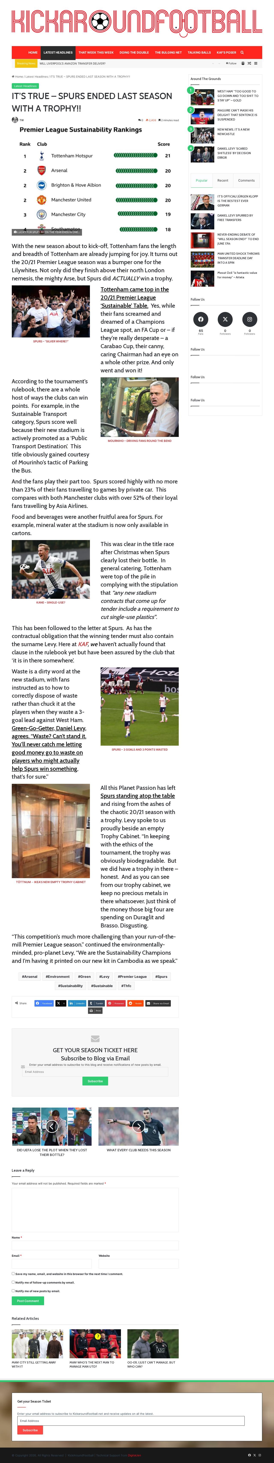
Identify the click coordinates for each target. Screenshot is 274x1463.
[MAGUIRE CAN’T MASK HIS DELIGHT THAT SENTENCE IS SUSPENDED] (202, 116)
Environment (59, 976)
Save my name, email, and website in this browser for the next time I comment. (69, 1274)
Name (17, 1237)
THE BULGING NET (168, 52)
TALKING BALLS (199, 52)
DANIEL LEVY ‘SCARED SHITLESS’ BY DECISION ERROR (234, 153)
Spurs (162, 976)
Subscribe (95, 1081)
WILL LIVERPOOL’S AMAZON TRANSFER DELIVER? (73, 63)
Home (18, 76)
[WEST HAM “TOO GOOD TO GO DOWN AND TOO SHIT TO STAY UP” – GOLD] (202, 97)
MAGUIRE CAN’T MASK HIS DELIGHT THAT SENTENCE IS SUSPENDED (237, 114)
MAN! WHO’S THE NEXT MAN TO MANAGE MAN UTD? (92, 1364)
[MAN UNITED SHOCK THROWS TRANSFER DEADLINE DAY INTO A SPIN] (202, 259)
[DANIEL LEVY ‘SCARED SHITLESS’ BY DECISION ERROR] (202, 154)
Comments (246, 180)
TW (21, 120)
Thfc (127, 986)
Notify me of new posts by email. (37, 1291)
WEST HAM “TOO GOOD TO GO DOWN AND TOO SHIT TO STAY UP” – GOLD (237, 95)
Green (85, 976)
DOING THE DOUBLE (134, 52)
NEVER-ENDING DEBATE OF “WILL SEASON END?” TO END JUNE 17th (238, 239)
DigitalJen (134, 1455)
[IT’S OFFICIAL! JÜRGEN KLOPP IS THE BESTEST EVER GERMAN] (202, 202)
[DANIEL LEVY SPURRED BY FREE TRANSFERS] (202, 221)
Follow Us (198, 400)
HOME (33, 52)
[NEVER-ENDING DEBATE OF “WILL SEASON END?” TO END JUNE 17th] (202, 240)
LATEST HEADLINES (58, 52)
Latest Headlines (36, 76)
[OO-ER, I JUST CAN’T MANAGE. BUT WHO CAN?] (153, 1343)
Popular (202, 180)
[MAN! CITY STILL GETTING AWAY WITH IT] (37, 1343)
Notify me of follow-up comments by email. (45, 1282)
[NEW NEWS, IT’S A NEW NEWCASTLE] (202, 135)
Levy (105, 976)
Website (104, 1255)
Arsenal (30, 976)
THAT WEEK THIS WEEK (96, 52)
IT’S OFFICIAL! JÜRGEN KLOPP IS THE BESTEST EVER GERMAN (237, 200)
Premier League (133, 976)
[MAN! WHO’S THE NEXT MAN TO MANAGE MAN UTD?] (95, 1343)
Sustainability (71, 986)
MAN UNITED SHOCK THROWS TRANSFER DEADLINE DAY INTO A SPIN (238, 258)
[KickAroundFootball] (137, 24)
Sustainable (103, 986)
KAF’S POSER (226, 52)
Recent (222, 180)
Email (17, 1255)
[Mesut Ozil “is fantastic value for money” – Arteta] (202, 279)
